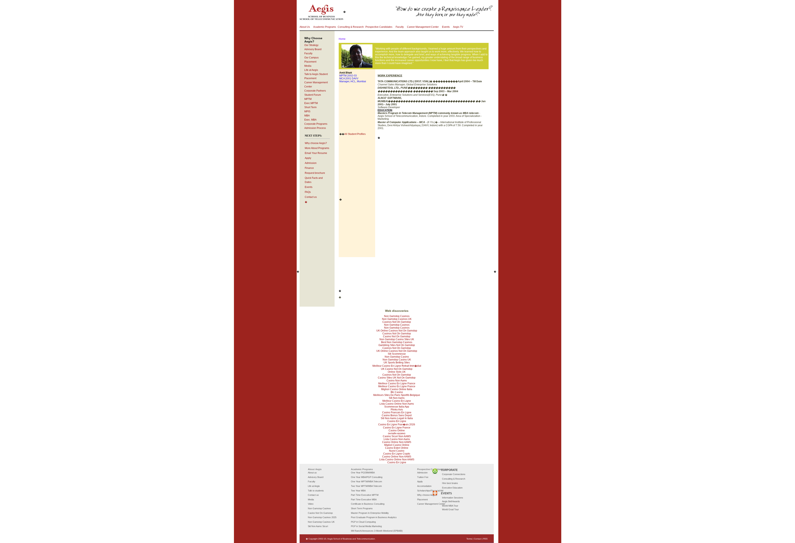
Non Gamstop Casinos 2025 (322, 517)
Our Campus (311, 57)
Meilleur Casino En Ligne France (396, 383)
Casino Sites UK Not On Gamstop (397, 377)
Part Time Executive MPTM (364, 495)
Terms (469, 539)
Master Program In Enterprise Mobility (370, 513)
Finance (309, 168)
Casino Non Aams (397, 380)
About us (312, 472)
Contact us (311, 197)
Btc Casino (397, 392)
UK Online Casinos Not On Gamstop (396, 330)
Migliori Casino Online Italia (396, 389)
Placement (310, 61)
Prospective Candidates (378, 26)
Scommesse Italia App (396, 406)
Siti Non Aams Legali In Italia (397, 418)
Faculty (400, 26)
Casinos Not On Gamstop (396, 321)
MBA (307, 115)
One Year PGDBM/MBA (363, 472)
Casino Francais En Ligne (396, 412)
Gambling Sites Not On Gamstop (396, 345)
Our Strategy (311, 45)
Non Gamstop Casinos (397, 316)
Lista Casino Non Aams (397, 439)
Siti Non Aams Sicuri (318, 526)
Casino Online (397, 430)
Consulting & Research (351, 26)
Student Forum (312, 94)
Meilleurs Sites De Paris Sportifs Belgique (396, 395)
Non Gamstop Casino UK (397, 359)
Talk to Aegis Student (316, 74)
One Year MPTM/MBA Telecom (366, 481)
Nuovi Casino (396, 450)
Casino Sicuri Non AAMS (397, 436)
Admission (311, 163)
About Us (305, 26)
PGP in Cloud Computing (363, 522)
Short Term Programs (362, 508)
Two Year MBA (358, 490)
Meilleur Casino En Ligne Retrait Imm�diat (396, 365)
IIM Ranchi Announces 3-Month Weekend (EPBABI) (377, 531)
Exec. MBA (310, 119)
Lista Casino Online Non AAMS (396, 459)
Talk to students (316, 490)
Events (446, 26)
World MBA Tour (450, 505)
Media (307, 65)
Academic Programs (324, 26)
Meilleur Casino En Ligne (396, 400)
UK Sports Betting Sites (397, 362)
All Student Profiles (355, 134)
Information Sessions (452, 497)
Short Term (310, 107)
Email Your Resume (316, 153)
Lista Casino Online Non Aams (396, 403)
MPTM (308, 99)
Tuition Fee (422, 477)
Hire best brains (450, 483)
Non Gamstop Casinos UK (397, 319)
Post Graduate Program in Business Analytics (374, 517)
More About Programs (317, 148)
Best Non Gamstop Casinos (396, 342)
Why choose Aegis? (316, 143)
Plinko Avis (397, 409)
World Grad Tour (450, 509)
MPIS (307, 111)
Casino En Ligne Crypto (396, 453)
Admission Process (315, 128)
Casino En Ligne (396, 421)
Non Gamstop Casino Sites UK (396, 339)
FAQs (308, 192)
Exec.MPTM (311, 103)
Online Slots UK (397, 371)
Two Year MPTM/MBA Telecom (366, 486)
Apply (308, 158)
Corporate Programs (315, 123)
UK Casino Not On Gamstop (396, 369)
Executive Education (452, 487)
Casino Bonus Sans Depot (397, 415)
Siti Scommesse (397, 353)
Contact (477, 539)
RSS (485, 539)
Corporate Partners (315, 90)
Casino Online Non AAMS (396, 442)
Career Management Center (423, 26)
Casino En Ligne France (396, 427)
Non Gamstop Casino (397, 356)
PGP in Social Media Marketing (366, 526)
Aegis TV (458, 26)
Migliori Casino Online (396, 445)
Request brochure (315, 173)
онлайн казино (396, 433)
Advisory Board (313, 49)
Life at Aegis (311, 70)
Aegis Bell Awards (451, 501)
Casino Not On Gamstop (396, 336)
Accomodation (424, 486)
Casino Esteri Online (396, 447)
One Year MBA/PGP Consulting (366, 477)
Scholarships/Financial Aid (430, 490)
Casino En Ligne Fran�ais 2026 (396, 424)
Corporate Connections (453, 474)
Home (342, 38)
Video (310, 504)
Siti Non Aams (397, 398)
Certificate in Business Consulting (367, 504)
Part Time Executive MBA (364, 499)
